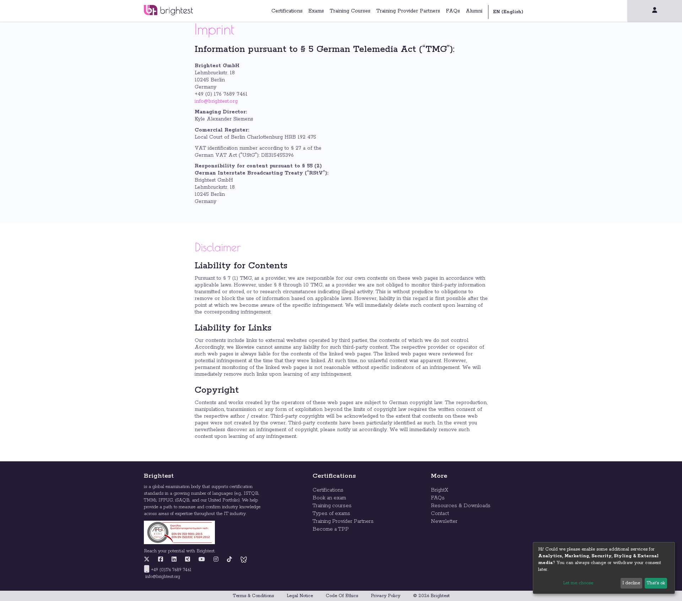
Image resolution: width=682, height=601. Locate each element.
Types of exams (331, 513)
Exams (316, 11)
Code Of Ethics (342, 596)
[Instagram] (216, 560)
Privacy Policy (385, 596)
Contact (440, 513)
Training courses (332, 506)
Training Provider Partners (408, 11)
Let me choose (578, 583)
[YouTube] (202, 560)
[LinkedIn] (174, 560)
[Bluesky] (243, 560)
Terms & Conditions (253, 596)
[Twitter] (148, 560)
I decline (631, 583)
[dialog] (604, 568)
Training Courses (350, 11)
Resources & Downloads (461, 506)
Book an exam (329, 498)
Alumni (474, 11)
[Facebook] (161, 560)
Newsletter (444, 521)
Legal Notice (300, 596)
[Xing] (188, 560)
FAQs (453, 11)
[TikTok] (229, 560)
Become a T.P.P (331, 529)
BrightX (439, 490)
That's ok (655, 583)
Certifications (287, 11)
